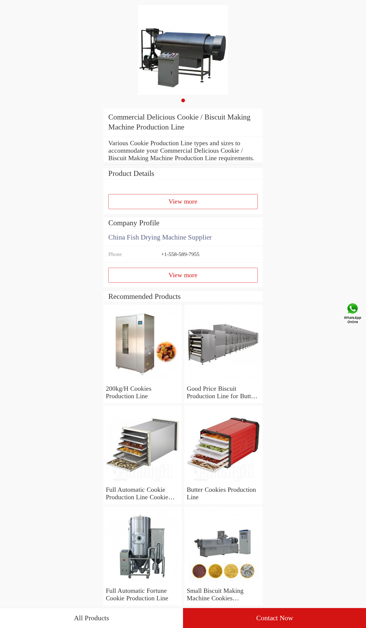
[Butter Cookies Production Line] (223, 482)
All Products (91, 618)
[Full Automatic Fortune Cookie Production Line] (142, 583)
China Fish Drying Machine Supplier (160, 237)
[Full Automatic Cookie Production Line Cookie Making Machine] (142, 482)
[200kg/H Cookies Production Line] (142, 381)
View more (183, 201)
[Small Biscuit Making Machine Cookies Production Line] (223, 583)
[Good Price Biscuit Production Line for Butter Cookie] (223, 381)
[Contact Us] (353, 314)
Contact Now (274, 618)
